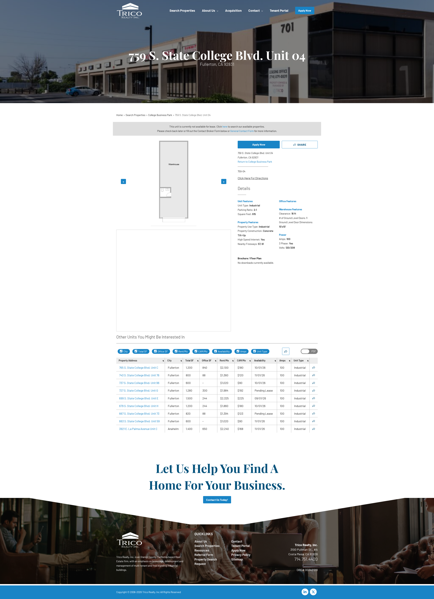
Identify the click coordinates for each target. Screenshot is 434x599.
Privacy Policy (240, 555)
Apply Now (258, 144)
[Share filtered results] (285, 351)
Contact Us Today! (217, 499)
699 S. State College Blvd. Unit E (138, 398)
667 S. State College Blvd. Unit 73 (139, 413)
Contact (236, 541)
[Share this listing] (313, 367)
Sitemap (237, 559)
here (224, 126)
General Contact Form (242, 130)
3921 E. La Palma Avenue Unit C (138, 428)
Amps (243, 351)
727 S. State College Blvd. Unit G (138, 390)
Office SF (162, 351)
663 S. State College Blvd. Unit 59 (139, 421)
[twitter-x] (314, 591)
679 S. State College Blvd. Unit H (138, 406)
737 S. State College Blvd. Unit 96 (139, 382)
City (125, 351)
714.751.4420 (306, 559)
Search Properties (207, 546)
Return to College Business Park (255, 161)
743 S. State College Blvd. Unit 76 (139, 375)
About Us (200, 541)
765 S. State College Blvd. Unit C (138, 367)
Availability (223, 351)
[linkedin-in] (305, 591)
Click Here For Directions (253, 178)
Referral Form (203, 555)
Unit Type (261, 351)
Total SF (142, 351)
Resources (201, 550)
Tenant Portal (240, 546)
